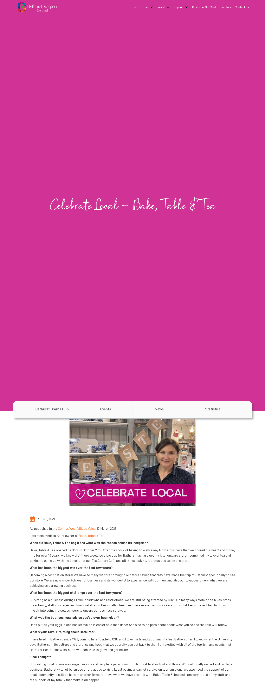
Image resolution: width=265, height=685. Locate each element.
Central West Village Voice (77, 528)
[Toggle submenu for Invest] (168, 7)
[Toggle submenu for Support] (186, 7)
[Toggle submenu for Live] (151, 7)
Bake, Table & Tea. (92, 535)
